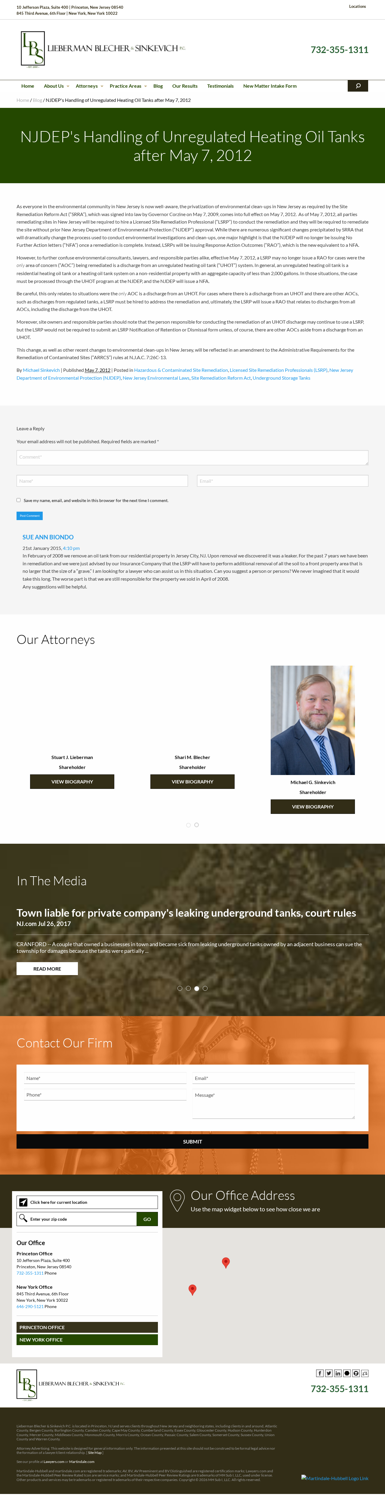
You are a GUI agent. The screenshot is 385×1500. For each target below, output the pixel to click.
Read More (47, 968)
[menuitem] (28, 86)
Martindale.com (81, 1461)
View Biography (72, 781)
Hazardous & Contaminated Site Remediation (181, 370)
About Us (54, 86)
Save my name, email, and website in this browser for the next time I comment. (96, 500)
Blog (158, 86)
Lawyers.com (54, 1461)
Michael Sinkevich (41, 370)
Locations (357, 6)
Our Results (185, 86)
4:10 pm (71, 548)
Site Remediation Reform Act (221, 378)
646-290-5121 (30, 1306)
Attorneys (87, 86)
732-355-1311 (339, 50)
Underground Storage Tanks (281, 378)
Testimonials (220, 86)
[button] (192, 1290)
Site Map (95, 1452)
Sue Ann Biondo (48, 537)
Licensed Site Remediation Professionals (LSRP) (279, 370)
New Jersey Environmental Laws (156, 378)
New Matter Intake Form (270, 86)
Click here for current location (58, 1202)
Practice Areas (125, 86)
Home (27, 86)
